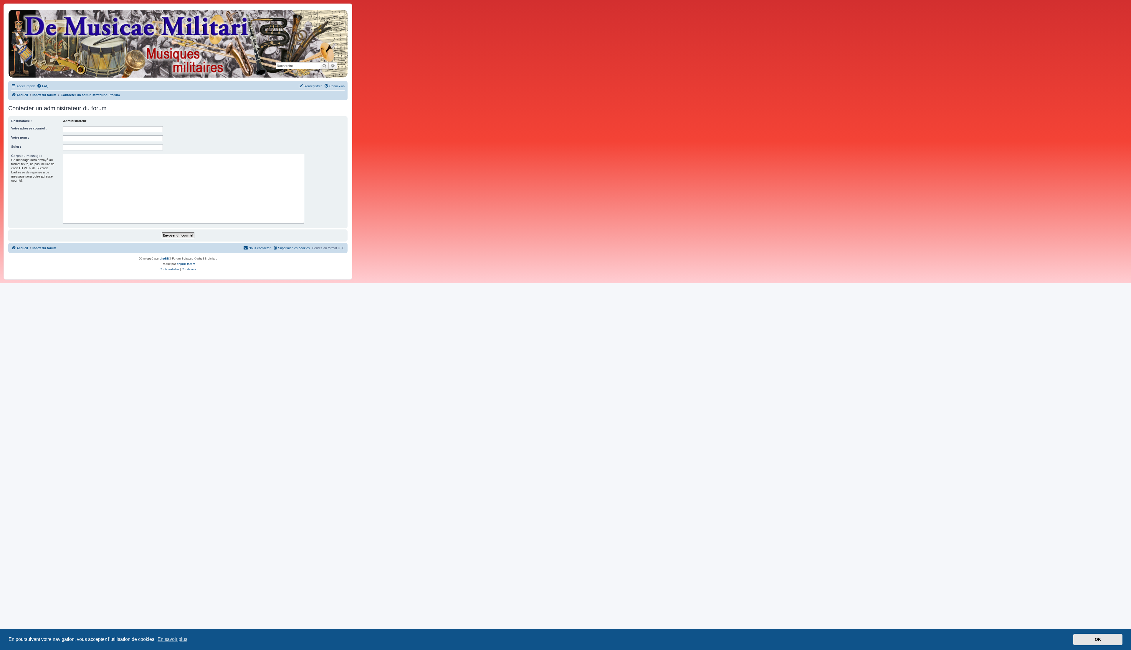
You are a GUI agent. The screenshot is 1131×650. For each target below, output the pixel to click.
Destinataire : (21, 121)
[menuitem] (43, 86)
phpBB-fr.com (186, 263)
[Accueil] (177, 44)
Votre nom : (20, 137)
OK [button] (1098, 639)
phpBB (164, 258)
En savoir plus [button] (172, 639)
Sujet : (16, 146)
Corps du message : (26, 155)
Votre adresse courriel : (29, 128)
